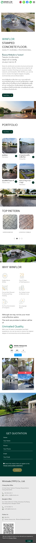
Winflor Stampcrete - (17, 519)
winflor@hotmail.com (10, 509)
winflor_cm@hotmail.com (12, 495)
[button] (14, 238)
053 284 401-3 (8, 493)
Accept (29, 541)
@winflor (7, 517)
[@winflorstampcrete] (11, 346)
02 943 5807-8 (9, 507)
